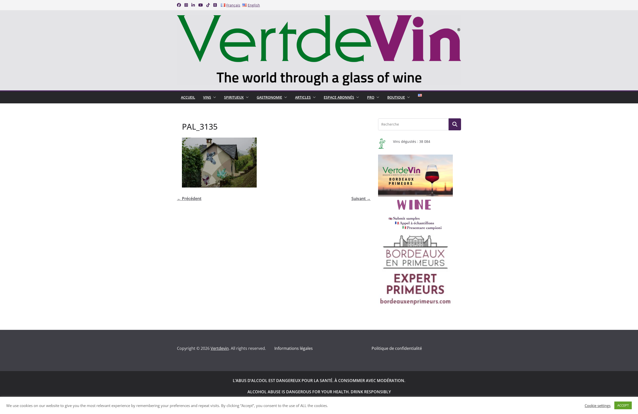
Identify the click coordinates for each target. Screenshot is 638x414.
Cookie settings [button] (598, 405)
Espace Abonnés (339, 97)
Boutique (396, 97)
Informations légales (293, 348)
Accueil (188, 97)
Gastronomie (269, 97)
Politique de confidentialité (397, 348)
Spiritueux (234, 97)
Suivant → (361, 198)
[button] (213, 97)
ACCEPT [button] (623, 405)
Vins (207, 97)
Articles (303, 97)
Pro (370, 97)
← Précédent (189, 198)
